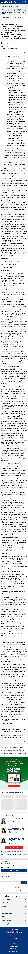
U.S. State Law (6, 917)
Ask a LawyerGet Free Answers (6, 862)
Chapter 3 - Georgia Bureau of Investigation (11, 9)
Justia (2, 5)
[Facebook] (11, 932)
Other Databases (7, 920)
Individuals (5, 903)
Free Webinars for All (7, 815)
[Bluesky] (17, 932)
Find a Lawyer (5, 876)
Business (4, 906)
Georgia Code (4, 6)
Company (14, 941)
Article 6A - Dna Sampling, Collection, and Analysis (12, 10)
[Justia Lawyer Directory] (21, 932)
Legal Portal (14, 938)
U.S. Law (6, 5)
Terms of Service (14, 946)
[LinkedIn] (7, 932)
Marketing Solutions (8, 924)
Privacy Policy (14, 948)
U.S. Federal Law (7, 913)
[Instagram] (13, 932)
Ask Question (14, 870)
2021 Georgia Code (12, 6)
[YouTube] (9, 932)
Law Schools (5, 910)
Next (24, 52)
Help (14, 943)
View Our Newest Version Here (10, 21)
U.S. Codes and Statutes (15, 5)
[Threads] (15, 932)
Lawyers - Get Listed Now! (14, 887)
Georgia (6, 747)
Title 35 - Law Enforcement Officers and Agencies (12, 7)
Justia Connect (14, 935)
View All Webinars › (14, 847)
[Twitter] (19, 932)
